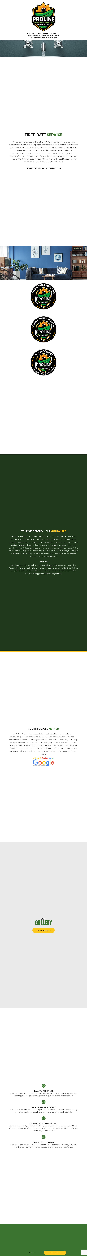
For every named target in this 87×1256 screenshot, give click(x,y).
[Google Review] (43, 761)
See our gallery (42, 930)
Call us (31, 1253)
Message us (54, 1253)
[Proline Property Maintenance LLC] (43, 16)
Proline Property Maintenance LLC (43, 33)
